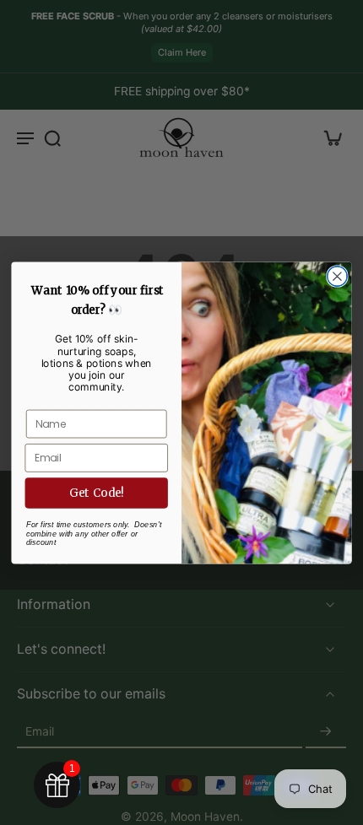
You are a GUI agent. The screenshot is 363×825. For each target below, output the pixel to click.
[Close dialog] (338, 276)
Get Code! (96, 492)
